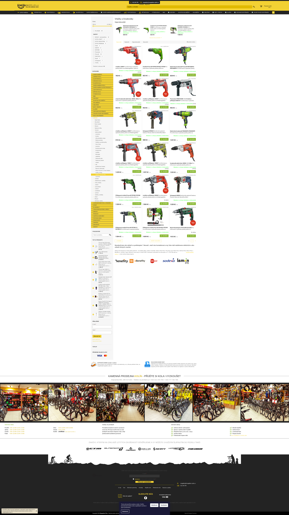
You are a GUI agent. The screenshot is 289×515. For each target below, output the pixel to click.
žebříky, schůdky (99, 194)
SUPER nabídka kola (99, 85)
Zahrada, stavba (99, 200)
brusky (97, 136)
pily (96, 164)
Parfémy (95, 222)
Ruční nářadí (98, 124)
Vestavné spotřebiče (99, 111)
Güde (97, 45)
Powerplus (98, 52)
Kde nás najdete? (127, 496)
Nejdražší (127, 42)
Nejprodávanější (136, 42)
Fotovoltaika (97, 218)
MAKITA (98, 47)
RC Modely (96, 207)
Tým (124, 487)
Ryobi (97, 58)
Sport (95, 205)
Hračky (95, 211)
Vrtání (96, 196)
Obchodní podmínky (132, 487)
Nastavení (125, 511)
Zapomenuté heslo (96, 341)
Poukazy (95, 213)
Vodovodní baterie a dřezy (101, 209)
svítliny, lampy (99, 172)
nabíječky (98, 156)
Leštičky (97, 152)
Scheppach (99, 60)
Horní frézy (98, 144)
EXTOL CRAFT (99, 39)
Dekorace (96, 224)
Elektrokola (97, 78)
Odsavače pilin (99, 158)
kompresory (98, 150)
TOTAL (98, 62)
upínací (97, 192)
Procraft (98, 54)
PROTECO (98, 56)
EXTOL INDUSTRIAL (101, 41)
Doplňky (95, 98)
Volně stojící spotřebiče (100, 113)
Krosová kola (97, 81)
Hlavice (96, 126)
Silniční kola (97, 83)
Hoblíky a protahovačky (101, 142)
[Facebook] (145, 497)
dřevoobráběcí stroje (100, 138)
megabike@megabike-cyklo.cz (188, 483)
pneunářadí (98, 186)
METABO (98, 50)
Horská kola (97, 76)
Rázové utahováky (100, 168)
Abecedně (145, 42)
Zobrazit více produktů (155, 37)
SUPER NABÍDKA (97, 74)
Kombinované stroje (100, 148)
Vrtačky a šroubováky (101, 174)
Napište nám (148, 487)
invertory (98, 146)
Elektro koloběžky (99, 100)
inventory (98, 134)
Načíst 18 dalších (155, 240)
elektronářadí (98, 132)
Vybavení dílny (98, 128)
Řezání (96, 198)
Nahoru (119, 240)
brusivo (97, 130)
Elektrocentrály (99, 140)
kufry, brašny (98, 182)
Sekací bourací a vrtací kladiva (103, 170)
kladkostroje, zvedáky (100, 180)
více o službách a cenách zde (238, 435)
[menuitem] (23, 12)
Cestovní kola (97, 89)
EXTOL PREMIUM (100, 43)
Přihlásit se (97, 336)
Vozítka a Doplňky (98, 216)
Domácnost (96, 220)
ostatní (97, 162)
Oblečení (96, 104)
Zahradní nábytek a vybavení (102, 203)
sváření (97, 188)
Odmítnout (154, 505)
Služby (95, 109)
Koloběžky (96, 102)
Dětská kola (97, 91)
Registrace (147, 4)
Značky (95, 226)
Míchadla (98, 154)
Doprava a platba (166, 487)
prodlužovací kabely (100, 166)
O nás (119, 487)
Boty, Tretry (97, 107)
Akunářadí (97, 122)
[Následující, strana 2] (192, 240)
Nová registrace (96, 339)
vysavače (98, 176)
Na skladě (99, 30)
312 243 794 (183, 485)
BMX (94, 96)
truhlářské (97, 190)
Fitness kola (97, 94)
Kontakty (141, 487)
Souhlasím (164, 505)
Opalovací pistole (100, 160)
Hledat (254, 6)
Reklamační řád (156, 487)
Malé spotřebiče (98, 115)
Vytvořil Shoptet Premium (191, 513)
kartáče (97, 178)
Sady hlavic (97, 120)
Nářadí (95, 118)
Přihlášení (141, 4)
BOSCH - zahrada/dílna (102, 37)
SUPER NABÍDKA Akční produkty (102, 87)
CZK (269, 7)
